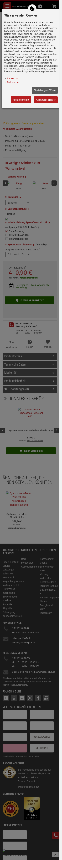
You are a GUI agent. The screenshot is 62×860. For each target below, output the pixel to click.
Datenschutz (14, 82)
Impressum (13, 78)
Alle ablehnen (20, 99)
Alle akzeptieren (44, 99)
